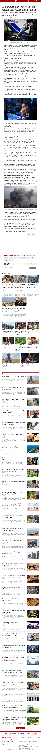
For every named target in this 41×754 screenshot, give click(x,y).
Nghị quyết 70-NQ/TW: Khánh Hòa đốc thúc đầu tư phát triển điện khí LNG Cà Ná (13, 529)
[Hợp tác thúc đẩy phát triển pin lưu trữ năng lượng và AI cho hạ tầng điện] (33, 402)
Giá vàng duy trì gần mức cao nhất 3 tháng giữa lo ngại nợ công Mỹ (13, 611)
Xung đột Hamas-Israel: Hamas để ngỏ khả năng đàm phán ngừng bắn (8, 308)
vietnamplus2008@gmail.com (26, 748)
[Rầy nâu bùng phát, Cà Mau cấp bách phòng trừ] (33, 380)
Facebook (5, 264)
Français (23, 0)
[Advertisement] (20, 244)
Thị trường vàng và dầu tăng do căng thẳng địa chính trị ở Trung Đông (7, 286)
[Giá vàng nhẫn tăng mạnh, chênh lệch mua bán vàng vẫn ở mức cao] (33, 414)
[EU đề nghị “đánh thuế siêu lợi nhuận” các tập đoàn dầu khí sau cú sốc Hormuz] (33, 697)
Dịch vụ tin (27, 739)
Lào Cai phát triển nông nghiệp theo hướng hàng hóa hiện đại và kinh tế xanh (12, 706)
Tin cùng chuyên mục (9, 374)
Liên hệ (36, 739)
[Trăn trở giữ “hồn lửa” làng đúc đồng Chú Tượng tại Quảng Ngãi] (33, 590)
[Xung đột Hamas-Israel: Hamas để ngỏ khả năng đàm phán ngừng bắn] (20, 133)
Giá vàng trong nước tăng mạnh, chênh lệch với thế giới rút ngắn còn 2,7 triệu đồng (13, 576)
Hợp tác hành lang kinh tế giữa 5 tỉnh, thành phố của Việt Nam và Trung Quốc (14, 564)
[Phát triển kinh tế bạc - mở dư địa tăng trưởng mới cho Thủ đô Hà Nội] (33, 426)
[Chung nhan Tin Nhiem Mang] (10, 750)
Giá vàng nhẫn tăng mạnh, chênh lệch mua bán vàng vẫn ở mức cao (13, 411)
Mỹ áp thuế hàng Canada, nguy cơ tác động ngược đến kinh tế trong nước (12, 683)
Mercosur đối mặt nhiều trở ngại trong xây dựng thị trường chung (12, 623)
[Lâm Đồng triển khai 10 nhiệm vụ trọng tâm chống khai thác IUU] (33, 391)
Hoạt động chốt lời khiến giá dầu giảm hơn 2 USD (13, 458)
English (20, 0)
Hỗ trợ (35, 737)
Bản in (10, 264)
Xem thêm (20, 728)
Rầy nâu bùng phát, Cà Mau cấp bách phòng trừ (14, 376)
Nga (6, 260)
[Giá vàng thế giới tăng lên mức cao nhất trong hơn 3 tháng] (33, 484)
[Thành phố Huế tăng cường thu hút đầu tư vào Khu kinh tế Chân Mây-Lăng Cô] (33, 449)
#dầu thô (6, 257)
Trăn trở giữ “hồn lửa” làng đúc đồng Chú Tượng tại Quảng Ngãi (12, 587)
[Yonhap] (5, 734)
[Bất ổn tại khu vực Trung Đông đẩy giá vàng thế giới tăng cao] (20, 301)
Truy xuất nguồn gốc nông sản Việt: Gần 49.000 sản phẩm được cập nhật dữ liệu (14, 718)
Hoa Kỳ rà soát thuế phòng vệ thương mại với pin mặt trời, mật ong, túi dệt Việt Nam (13, 493)
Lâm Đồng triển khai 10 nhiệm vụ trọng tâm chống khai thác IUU (13, 388)
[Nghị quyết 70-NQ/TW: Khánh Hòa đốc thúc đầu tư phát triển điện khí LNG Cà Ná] (33, 532)
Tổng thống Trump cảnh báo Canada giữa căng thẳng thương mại (13, 646)
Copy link (13, 264)
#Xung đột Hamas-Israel (8, 255)
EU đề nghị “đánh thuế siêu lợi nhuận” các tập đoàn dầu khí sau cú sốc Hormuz (13, 694)
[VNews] (32, 734)
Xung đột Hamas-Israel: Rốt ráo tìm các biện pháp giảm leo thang (32, 286)
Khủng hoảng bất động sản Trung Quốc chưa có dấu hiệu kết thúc (14, 552)
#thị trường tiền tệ (22, 257)
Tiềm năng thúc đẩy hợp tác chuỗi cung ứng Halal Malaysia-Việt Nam (13, 541)
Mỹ (32, 257)
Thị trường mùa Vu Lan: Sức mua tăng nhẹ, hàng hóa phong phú (12, 516)
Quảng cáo (32, 739)
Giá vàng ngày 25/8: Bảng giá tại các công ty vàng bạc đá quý (12, 435)
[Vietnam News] (14, 734)
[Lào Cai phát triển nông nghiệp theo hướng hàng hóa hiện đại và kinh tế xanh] (33, 709)
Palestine (11, 260)
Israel (28, 257)
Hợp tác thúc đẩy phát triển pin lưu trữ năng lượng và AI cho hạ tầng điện (13, 400)
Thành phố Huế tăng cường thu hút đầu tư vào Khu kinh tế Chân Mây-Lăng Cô (13, 446)
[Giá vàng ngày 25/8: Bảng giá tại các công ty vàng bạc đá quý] (33, 437)
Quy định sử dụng (28, 737)
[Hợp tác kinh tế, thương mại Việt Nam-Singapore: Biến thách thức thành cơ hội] (33, 674)
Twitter (8, 264)
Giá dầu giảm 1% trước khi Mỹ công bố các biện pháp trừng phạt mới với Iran (13, 634)
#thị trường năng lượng (13, 257)
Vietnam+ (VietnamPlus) (10, 1)
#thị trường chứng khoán (30, 255)
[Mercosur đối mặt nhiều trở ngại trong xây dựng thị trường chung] (33, 625)
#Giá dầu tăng (22, 255)
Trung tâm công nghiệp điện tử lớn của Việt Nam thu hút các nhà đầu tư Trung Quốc (13, 504)
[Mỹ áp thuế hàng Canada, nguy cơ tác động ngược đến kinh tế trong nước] (33, 686)
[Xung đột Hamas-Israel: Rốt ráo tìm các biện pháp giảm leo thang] (33, 279)
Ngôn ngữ (38, 737)
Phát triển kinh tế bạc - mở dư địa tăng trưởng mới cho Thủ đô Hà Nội (13, 423)
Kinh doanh (9, 3)
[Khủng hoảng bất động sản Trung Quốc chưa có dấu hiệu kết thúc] (33, 555)
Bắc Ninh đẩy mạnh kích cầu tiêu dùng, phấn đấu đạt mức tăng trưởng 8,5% (13, 470)
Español (26, 0)
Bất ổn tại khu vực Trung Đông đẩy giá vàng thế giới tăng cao (20, 308)
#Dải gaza (16, 255)
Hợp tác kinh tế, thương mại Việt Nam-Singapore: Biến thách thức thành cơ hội (12, 671)
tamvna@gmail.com (22, 745)
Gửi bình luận (32, 267)
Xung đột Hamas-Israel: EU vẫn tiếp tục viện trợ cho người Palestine (20, 286)
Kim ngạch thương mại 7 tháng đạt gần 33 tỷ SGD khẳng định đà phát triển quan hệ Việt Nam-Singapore (13, 659)
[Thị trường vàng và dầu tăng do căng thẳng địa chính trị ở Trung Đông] (8, 279)
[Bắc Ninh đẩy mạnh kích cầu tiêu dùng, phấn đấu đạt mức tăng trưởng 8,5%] (33, 473)
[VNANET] (37, 734)
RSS (32, 737)
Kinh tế (3, 3)
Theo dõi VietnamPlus (27, 263)
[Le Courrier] (21, 734)
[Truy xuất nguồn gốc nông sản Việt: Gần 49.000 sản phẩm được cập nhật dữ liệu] (33, 721)
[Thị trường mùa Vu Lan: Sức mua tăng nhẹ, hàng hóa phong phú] (33, 519)
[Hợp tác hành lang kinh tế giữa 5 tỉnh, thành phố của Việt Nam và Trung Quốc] (33, 567)
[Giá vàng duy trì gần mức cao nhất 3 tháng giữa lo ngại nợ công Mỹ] (33, 614)
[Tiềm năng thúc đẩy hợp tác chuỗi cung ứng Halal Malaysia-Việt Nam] (33, 543)
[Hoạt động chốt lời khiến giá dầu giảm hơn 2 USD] (33, 461)
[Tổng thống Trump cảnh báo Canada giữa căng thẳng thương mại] (33, 649)
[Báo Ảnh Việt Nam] (27, 734)
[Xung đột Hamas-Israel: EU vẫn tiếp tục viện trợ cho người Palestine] (20, 279)
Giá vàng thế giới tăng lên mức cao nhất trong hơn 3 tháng (13, 482)
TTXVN (24, 739)
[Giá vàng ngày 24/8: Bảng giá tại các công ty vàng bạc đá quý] (33, 602)
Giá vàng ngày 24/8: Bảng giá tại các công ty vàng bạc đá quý (12, 599)
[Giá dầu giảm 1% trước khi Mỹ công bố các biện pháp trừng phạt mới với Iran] (33, 637)
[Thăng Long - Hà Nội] (34, 0)
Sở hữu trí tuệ (21, 737)
